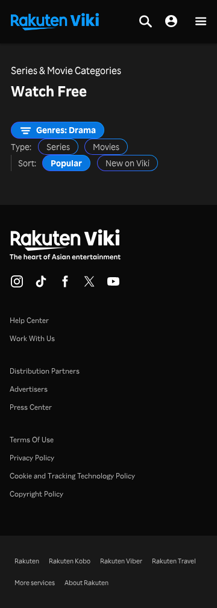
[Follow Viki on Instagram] (17, 285)
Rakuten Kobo (69, 561)
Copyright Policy (36, 493)
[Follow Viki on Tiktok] (41, 285)
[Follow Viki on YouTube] (113, 285)
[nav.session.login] (171, 21)
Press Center (31, 407)
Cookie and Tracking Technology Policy (72, 475)
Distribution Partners (45, 370)
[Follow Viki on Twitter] (89, 285)
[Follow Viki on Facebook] (65, 285)
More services (34, 582)
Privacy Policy (32, 457)
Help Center (29, 320)
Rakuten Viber (121, 561)
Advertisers (29, 388)
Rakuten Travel (174, 561)
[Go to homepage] (55, 20)
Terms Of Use (32, 439)
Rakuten (26, 561)
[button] (200, 22)
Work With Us (32, 338)
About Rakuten (86, 582)
